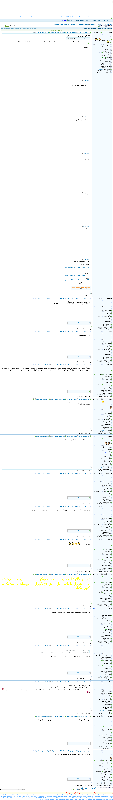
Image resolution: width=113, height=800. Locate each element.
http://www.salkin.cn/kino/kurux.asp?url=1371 (76, 280)
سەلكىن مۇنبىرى (106, 24)
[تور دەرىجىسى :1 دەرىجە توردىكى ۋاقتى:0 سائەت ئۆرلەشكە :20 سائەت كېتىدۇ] (103, 344)
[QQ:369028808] (33, 399)
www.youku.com (62, 720)
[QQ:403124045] (33, 750)
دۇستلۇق (102, 467)
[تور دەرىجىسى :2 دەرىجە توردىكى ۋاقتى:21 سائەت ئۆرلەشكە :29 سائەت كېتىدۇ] (102, 660)
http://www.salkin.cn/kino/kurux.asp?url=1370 (76, 275)
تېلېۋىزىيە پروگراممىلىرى (82, 24)
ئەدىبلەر (102, 710)
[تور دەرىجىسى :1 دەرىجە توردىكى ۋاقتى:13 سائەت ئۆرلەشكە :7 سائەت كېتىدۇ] (103, 379)
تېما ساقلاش (18, 28)
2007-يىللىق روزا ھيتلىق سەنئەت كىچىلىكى (64, 24)
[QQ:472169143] (33, 364)
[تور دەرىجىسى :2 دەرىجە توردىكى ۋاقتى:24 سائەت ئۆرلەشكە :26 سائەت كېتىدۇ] (102, 624)
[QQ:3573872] (33, 32)
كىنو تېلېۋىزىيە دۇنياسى (95, 24)
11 (105, 452)
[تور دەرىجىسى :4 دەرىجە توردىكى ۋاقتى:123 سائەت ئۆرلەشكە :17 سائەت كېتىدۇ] (103, 451)
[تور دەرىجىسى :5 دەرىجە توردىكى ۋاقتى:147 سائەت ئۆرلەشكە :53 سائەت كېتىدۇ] (102, 414)
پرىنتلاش (34, 28)
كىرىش (98, 20)
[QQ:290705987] (33, 298)
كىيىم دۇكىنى (76, 20)
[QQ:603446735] (33, 645)
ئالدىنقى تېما (11, 28)
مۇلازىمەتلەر (82, 20)
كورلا (102, 782)
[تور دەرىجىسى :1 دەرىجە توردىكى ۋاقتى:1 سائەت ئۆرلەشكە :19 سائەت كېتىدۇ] (103, 311)
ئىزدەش (88, 20)
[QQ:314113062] (33, 608)
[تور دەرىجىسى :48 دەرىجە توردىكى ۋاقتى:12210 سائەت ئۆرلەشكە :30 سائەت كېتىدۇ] (101, 52)
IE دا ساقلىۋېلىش (26, 28)
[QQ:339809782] (33, 574)
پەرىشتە (102, 430)
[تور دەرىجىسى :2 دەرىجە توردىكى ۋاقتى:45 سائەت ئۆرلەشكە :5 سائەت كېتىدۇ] (102, 519)
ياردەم (70, 20)
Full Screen (86, 80)
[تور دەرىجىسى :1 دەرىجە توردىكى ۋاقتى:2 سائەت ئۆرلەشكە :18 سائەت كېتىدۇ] (103, 486)
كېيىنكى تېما (4, 28)
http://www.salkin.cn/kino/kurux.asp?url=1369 (76, 267)
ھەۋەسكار (100, 69)
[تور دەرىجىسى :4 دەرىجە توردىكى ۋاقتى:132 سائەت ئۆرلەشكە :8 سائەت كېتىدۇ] (103, 587)
